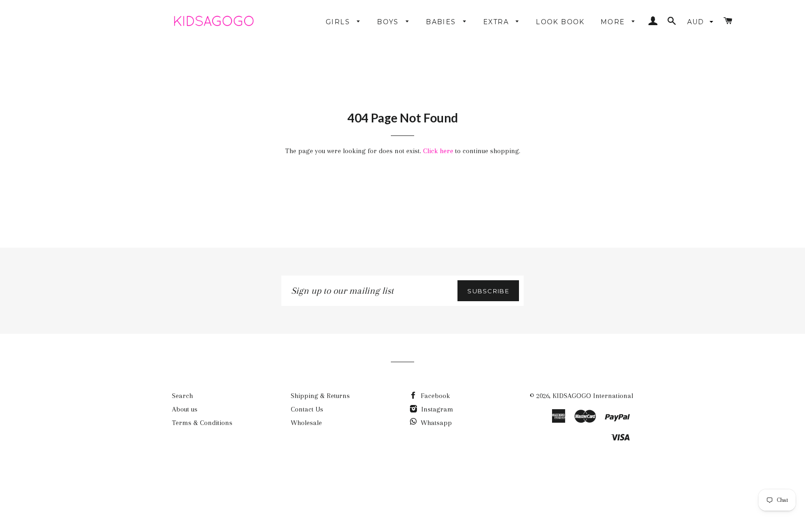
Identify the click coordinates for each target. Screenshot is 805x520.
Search (182, 396)
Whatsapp (436, 423)
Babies (442, 22)
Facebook (434, 396)
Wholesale (306, 423)
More (614, 22)
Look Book (560, 22)
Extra (497, 22)
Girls (339, 22)
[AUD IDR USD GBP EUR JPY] (701, 22)
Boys (389, 22)
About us (185, 409)
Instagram (436, 409)
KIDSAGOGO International (593, 396)
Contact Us (307, 409)
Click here (438, 151)
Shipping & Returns (320, 396)
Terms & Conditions (202, 423)
